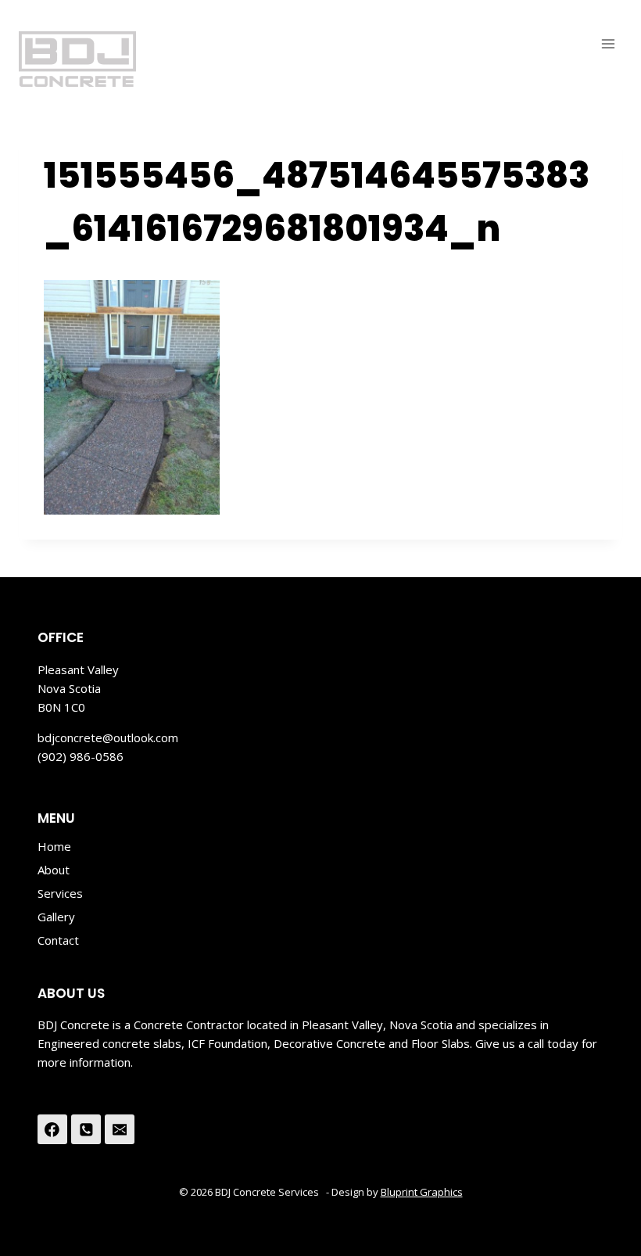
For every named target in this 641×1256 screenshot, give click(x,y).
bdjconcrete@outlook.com (108, 737)
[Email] (119, 1129)
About (54, 869)
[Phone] (86, 1129)
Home (54, 846)
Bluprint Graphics (422, 1192)
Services (60, 893)
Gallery (56, 916)
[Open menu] (607, 43)
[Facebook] (52, 1129)
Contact (58, 940)
